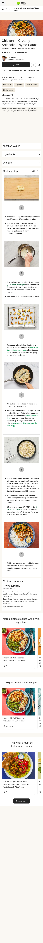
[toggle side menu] (3, 3)
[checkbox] (2, 52)
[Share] (39, 65)
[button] (21, 154)
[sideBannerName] (21, 127)
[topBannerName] (21, 16)
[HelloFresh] (21, 3)
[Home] (3, 9)
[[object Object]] (33, 65)
